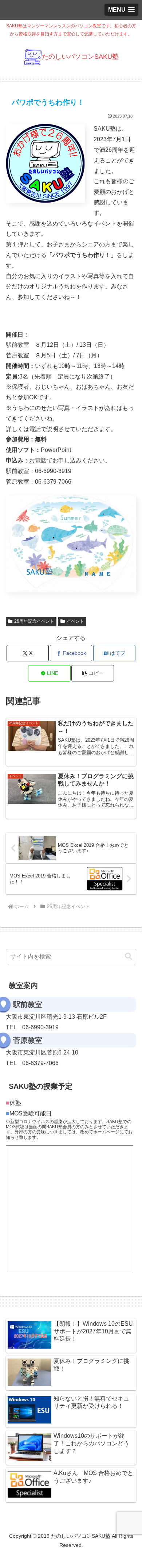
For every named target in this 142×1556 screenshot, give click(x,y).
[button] (92, 673)
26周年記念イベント (34, 621)
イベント (75, 621)
